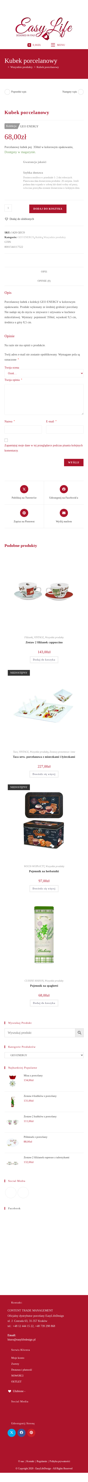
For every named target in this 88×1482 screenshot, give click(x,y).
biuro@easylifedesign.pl (22, 1339)
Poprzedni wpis (18, 91)
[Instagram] (43, 5)
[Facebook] (39, 5)
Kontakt (30, 1461)
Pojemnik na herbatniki (44, 871)
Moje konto (17, 1357)
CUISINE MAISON (34, 980)
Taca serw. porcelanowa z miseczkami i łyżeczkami (44, 756)
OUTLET (16, 1381)
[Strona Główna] (6, 67)
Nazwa (10, 421)
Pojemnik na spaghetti (44, 985)
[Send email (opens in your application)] (48, 5)
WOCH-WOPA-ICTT (34, 866)
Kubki (38, 237)
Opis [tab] (44, 271)
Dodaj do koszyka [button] (44, 659)
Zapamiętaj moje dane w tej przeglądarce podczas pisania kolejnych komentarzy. (44, 448)
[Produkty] (81, 92)
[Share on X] (12, 1433)
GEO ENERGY (26, 237)
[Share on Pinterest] (31, 1433)
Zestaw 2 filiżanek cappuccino (44, 642)
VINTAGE (39, 637)
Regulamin (42, 1461)
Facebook (14, 1208)
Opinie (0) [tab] (44, 280)
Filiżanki (28, 637)
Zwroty (15, 1363)
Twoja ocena (12, 367)
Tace (15, 751)
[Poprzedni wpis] (7, 92)
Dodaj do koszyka (47, 208)
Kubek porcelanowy (48, 67)
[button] (19, 219)
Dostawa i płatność (21, 1369)
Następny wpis (69, 91)
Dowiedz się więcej (44, 774)
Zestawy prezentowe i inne (62, 751)
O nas (21, 1461)
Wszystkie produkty (55, 237)
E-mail (51, 421)
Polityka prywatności (60, 1461)
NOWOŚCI (17, 1375)
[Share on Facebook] (21, 1433)
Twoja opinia (13, 379)
